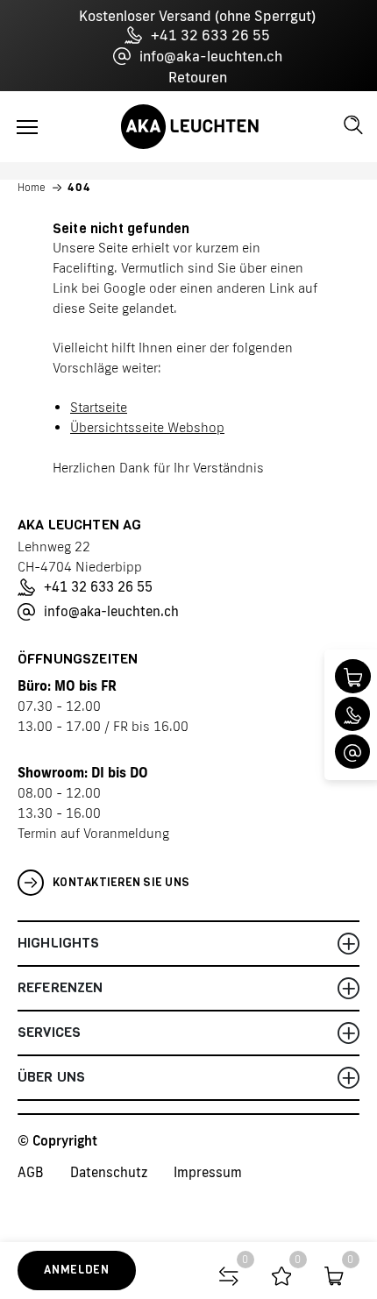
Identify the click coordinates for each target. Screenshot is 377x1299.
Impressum (208, 1172)
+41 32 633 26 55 (210, 35)
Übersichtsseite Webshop (147, 427)
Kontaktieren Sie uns (121, 882)
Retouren (197, 77)
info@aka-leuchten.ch (210, 56)
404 (79, 187)
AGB (31, 1172)
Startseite (98, 407)
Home (32, 187)
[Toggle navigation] (27, 127)
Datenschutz (108, 1172)
